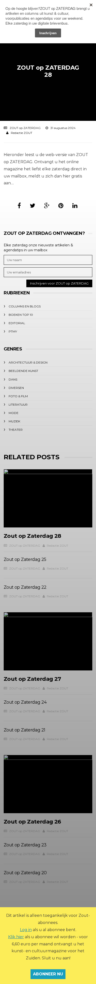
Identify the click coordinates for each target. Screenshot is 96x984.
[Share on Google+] (47, 206)
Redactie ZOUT (21, 133)
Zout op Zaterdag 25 (25, 559)
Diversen (16, 388)
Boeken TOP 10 (21, 315)
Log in (26, 929)
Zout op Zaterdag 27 (32, 679)
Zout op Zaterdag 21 (24, 730)
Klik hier (16, 937)
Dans (13, 379)
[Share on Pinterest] (61, 206)
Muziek (14, 421)
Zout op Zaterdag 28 (32, 536)
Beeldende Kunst (23, 371)
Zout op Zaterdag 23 (25, 845)
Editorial (17, 323)
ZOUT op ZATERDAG (25, 128)
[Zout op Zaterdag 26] (48, 784)
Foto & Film (18, 396)
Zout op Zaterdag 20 (25, 872)
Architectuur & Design (28, 362)
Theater (16, 429)
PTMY (13, 331)
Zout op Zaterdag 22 (25, 587)
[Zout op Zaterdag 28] (48, 498)
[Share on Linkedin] (75, 206)
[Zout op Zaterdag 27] (48, 641)
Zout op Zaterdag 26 (32, 821)
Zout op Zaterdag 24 (25, 702)
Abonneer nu (48, 974)
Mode (13, 413)
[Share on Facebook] (19, 206)
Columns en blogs (25, 306)
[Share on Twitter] (32, 206)
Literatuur (18, 404)
